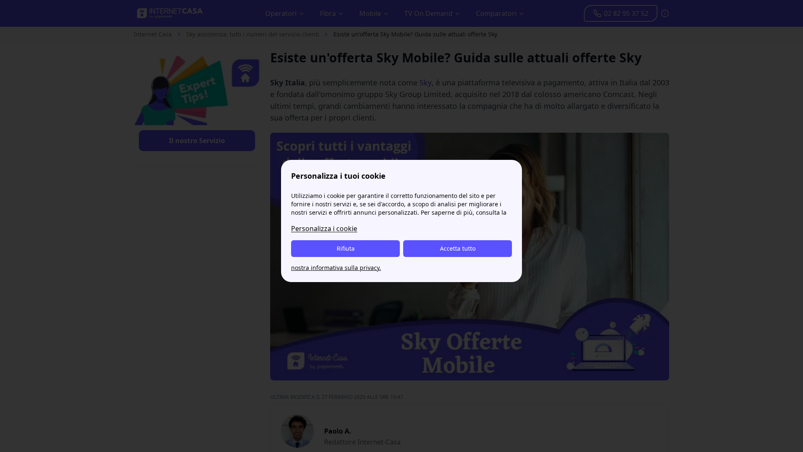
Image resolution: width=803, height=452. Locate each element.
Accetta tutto (458, 248)
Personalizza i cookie (324, 228)
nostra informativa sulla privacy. (336, 268)
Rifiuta (346, 248)
